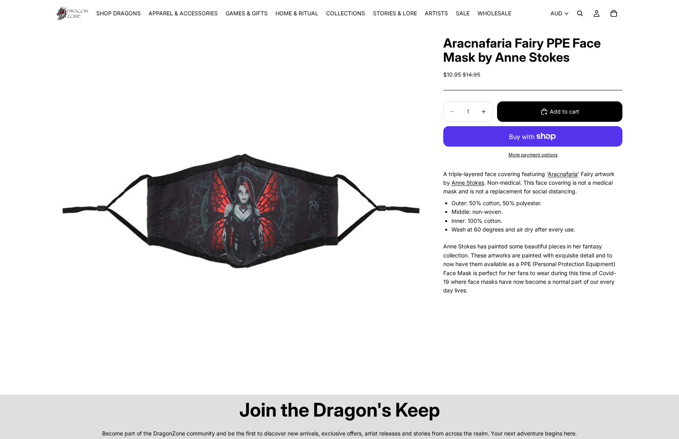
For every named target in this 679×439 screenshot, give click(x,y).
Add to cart (564, 111)
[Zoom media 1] (240, 211)
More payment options (533, 155)
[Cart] (613, 13)
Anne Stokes (467, 182)
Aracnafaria (563, 174)
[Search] (580, 13)
